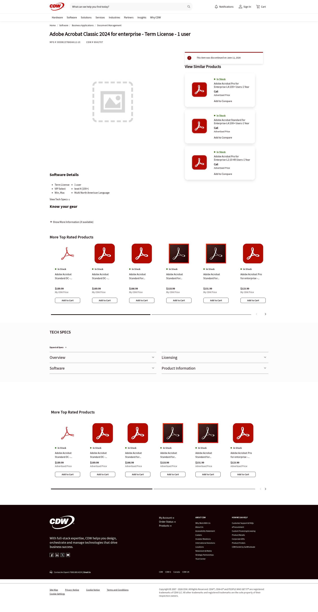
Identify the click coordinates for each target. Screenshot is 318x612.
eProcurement (238, 527)
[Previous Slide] (260, 489)
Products (164, 525)
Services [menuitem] (100, 17)
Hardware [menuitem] (57, 17)
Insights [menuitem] (141, 17)
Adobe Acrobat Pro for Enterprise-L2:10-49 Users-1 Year (232, 158)
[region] (159, 280)
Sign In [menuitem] (247, 6)
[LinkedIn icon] (57, 555)
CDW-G (168, 572)
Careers (198, 535)
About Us (199, 527)
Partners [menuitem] (128, 17)
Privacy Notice (72, 589)
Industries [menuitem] (114, 17)
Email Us (87, 572)
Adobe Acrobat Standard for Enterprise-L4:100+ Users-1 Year (231, 121)
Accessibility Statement (205, 531)
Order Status (166, 521)
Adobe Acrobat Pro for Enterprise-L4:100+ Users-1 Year (231, 85)
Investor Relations (203, 539)
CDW (161, 572)
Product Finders (238, 543)
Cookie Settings (57, 593)
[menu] (224, 7)
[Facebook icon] (51, 555)
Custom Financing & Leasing (243, 531)
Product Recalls (238, 535)
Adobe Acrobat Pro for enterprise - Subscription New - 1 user (242, 455)
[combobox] (126, 7)
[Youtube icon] (68, 555)
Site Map (54, 589)
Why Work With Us (202, 523)
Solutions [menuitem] (86, 17)
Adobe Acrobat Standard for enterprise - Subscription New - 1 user (136, 455)
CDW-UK (185, 572)
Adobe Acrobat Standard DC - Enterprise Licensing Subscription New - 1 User (66, 455)
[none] (57, 17)
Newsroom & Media (203, 551)
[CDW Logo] (57, 7)
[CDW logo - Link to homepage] (57, 7)
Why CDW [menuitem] (155, 17)
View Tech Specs (59, 199)
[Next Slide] (265, 489)
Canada (176, 572)
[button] (261, 7)
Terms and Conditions (118, 589)
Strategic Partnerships (204, 555)
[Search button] (188, 6)
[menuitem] (216, 6)
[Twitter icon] (62, 555)
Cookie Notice (93, 589)
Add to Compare (223, 101)
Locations (199, 547)
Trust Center (200, 559)
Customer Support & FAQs (243, 523)
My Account (165, 517)
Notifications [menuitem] (226, 6)
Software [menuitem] (72, 17)
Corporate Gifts (238, 539)
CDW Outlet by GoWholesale (243, 547)
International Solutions (205, 543)
